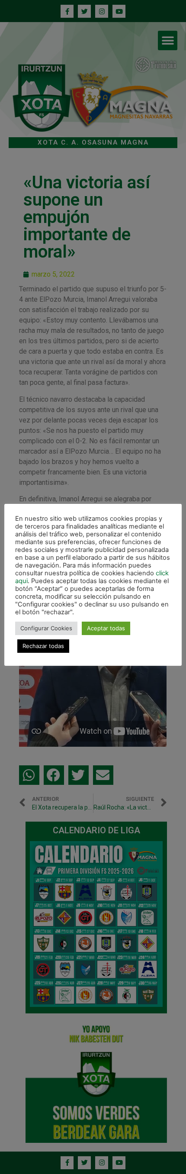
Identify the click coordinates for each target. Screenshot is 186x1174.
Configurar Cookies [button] (46, 628)
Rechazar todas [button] (43, 645)
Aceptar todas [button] (106, 628)
